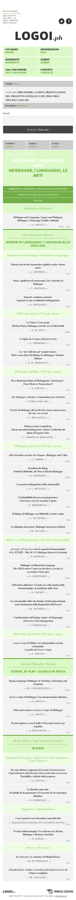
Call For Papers (16, 71)
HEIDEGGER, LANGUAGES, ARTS (37, 164)
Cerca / (55, 145)
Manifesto (12, 61)
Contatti (47, 71)
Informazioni (50, 51)
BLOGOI (38, 200)
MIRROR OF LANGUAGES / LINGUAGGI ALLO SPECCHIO (38, 188)
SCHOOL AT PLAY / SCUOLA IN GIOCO (38, 194)
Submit (45, 61)
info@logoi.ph (61, 896)
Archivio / (10, 145)
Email (6, 113)
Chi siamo (11, 51)
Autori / (33, 145)
